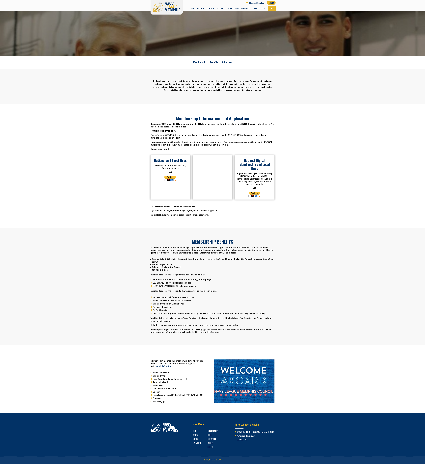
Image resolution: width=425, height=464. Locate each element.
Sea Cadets (221, 8)
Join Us (271, 8)
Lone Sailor (245, 8)
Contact (263, 8)
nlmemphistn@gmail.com (163, 366)
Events (209, 8)
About (199, 8)
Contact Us (212, 439)
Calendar (196, 439)
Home (193, 8)
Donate (210, 447)
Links (255, 8)
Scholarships (233, 8)
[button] (200, 8)
